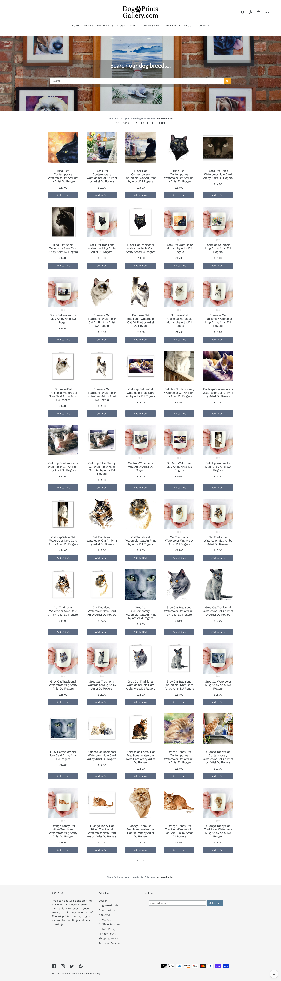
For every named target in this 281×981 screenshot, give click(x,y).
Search (103, 900)
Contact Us (106, 919)
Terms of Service (109, 943)
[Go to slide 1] (100, 240)
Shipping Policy (108, 938)
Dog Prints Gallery (70, 973)
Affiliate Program (109, 924)
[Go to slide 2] (103, 239)
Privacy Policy (107, 933)
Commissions (107, 910)
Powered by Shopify (90, 973)
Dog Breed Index (109, 905)
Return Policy (107, 929)
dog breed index (165, 118)
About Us (104, 914)
